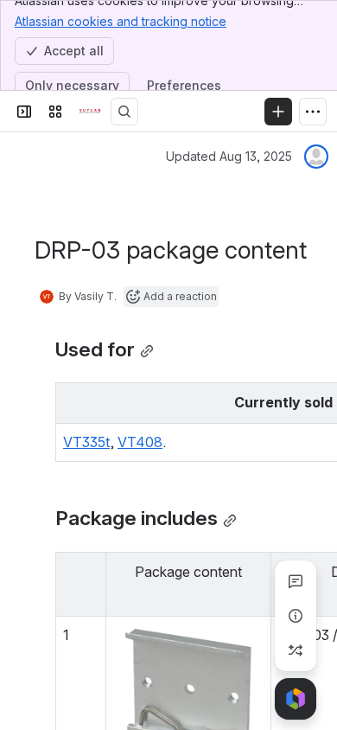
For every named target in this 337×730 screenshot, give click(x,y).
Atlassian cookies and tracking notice (120, 21)
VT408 (140, 442)
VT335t (86, 442)
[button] (88, 570)
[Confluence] (90, 111)
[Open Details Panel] (295, 616)
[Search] (124, 111)
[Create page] (295, 650)
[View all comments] (295, 581)
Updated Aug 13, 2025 (229, 156)
